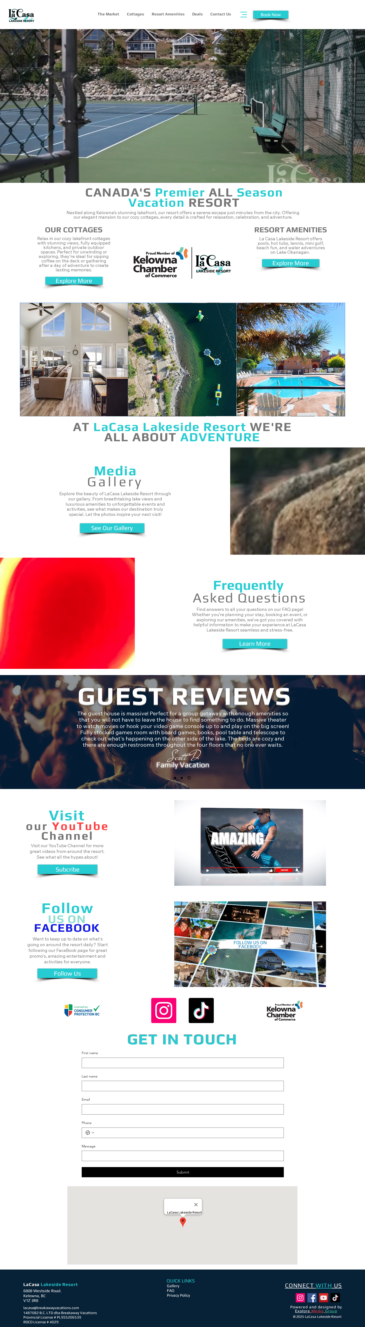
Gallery (173, 1285)
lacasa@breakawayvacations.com (51, 1308)
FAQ (170, 1290)
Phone (87, 1123)
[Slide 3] (189, 778)
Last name (90, 1076)
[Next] (295, 744)
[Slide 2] (182, 778)
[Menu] (244, 14)
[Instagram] (163, 1010)
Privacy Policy (178, 1295)
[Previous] (69, 744)
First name (90, 1053)
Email (86, 1099)
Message (89, 1146)
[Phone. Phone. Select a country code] (90, 1133)
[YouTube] (323, 1297)
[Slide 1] (175, 778)
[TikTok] (201, 1010)
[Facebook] (312, 1297)
